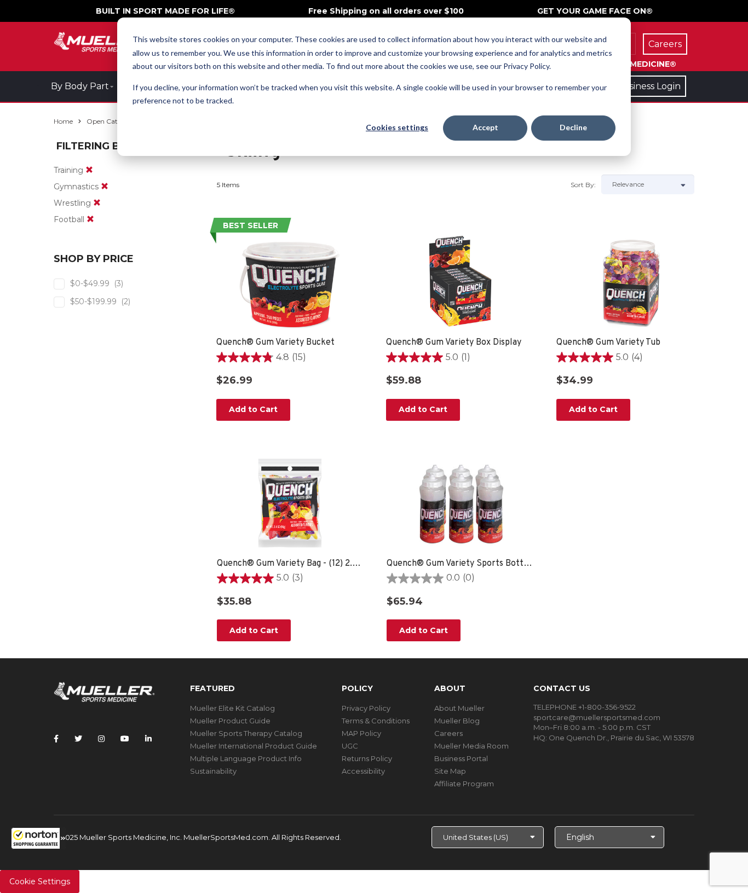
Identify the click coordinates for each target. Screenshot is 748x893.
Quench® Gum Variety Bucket (275, 342)
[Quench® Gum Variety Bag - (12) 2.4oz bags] (291, 503)
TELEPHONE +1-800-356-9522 (584, 707)
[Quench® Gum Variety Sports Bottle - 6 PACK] (461, 503)
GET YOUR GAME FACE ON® (595, 11)
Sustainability (213, 771)
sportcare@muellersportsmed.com (596, 717)
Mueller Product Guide (230, 720)
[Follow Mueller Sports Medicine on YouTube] (124, 739)
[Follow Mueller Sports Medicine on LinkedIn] (148, 739)
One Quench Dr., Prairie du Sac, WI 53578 (621, 737)
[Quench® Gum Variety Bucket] (290, 282)
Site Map (450, 771)
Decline (573, 127)
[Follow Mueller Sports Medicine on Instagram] (101, 739)
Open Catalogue (113, 121)
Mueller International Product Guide (253, 745)
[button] (38, 838)
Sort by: (583, 185)
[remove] (89, 170)
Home (63, 121)
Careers (448, 733)
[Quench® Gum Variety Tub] (630, 282)
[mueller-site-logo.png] (104, 41)
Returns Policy (367, 758)
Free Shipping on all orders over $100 (386, 11)
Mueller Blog (457, 720)
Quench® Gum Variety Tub (608, 342)
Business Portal (461, 758)
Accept (485, 127)
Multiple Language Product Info (246, 758)
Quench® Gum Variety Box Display (453, 342)
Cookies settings (397, 127)
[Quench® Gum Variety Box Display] (460, 282)
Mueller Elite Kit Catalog (232, 708)
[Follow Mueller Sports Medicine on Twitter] (78, 739)
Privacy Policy (366, 708)
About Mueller (459, 708)
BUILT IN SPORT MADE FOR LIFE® (165, 11)
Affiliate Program (464, 783)
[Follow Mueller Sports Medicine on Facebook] (56, 739)
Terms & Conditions (376, 720)
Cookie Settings (39, 881)
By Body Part (80, 86)
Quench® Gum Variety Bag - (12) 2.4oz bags (291, 563)
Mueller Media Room (471, 745)
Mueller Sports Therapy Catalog (246, 733)
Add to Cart (253, 409)
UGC (350, 745)
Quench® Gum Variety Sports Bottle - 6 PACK (461, 563)
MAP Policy (361, 733)
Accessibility (363, 771)
